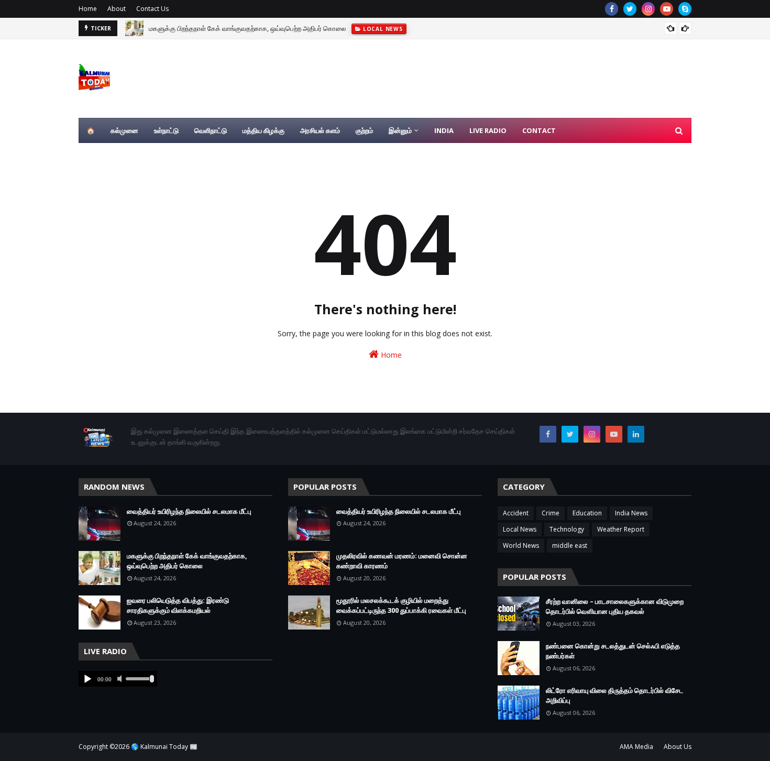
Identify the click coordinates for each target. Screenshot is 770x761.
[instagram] (648, 9)
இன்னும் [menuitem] (400, 130)
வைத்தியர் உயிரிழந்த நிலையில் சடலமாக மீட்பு (189, 511)
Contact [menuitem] (539, 130)
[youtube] (666, 9)
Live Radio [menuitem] (488, 130)
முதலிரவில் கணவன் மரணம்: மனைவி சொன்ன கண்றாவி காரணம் (401, 561)
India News (631, 513)
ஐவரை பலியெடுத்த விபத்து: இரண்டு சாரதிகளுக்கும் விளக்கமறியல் (178, 605)
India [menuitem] (444, 130)
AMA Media (636, 746)
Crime (550, 513)
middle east (569, 545)
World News (521, 545)
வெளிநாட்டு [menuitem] (210, 130)
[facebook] (611, 9)
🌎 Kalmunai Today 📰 (164, 746)
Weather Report (620, 529)
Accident (516, 513)
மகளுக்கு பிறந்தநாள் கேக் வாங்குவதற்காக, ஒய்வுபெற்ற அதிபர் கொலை (247, 28)
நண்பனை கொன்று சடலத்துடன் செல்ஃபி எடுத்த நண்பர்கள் (613, 651)
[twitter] (629, 9)
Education (587, 513)
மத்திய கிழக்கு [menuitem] (263, 130)
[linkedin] (636, 434)
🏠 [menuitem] (90, 130)
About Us (677, 746)
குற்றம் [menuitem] (364, 130)
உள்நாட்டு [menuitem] (166, 130)
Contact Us (152, 8)
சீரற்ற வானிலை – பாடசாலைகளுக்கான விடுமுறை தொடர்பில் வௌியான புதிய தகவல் (615, 606)
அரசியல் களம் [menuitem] (320, 130)
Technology (566, 529)
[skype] (684, 9)
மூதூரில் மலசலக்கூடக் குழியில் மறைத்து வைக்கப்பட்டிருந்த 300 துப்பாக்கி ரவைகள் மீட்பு (401, 605)
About (116, 8)
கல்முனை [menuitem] (124, 130)
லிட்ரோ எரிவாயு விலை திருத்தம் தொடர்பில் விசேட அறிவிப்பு (615, 695)
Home (88, 8)
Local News (519, 529)
